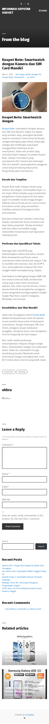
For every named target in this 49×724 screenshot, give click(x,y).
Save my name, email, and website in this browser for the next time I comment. (22, 517)
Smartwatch (19, 77)
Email (5, 486)
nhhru (32, 77)
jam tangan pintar (23, 74)
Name (6, 474)
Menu (44, 10)
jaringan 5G (36, 74)
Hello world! (35, 609)
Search (5, 541)
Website (6, 499)
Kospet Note (7, 77)
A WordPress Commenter (16, 609)
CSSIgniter (29, 715)
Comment (7, 445)
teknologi (21, 372)
